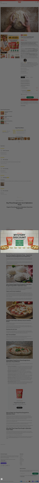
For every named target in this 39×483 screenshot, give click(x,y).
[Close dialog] (1, 231)
